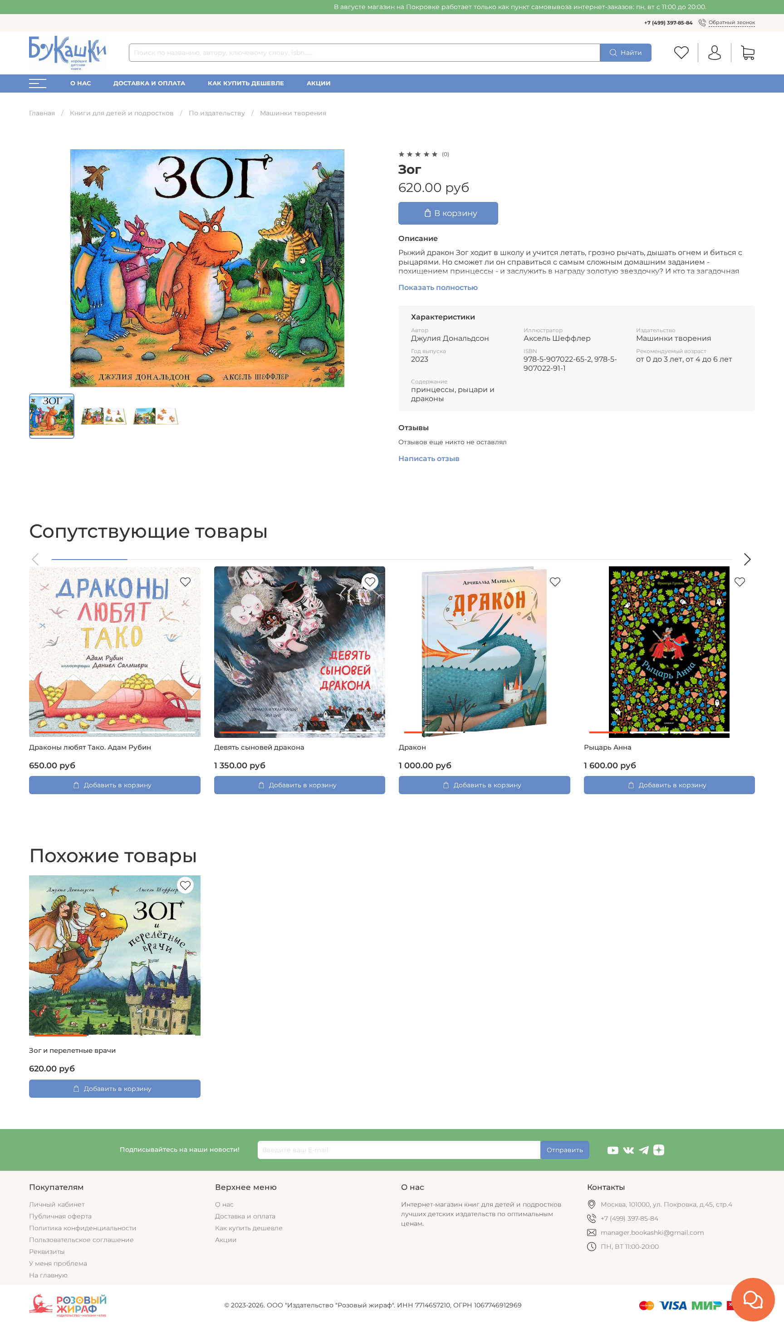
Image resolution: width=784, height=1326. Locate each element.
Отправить (565, 1150)
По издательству (217, 113)
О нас (80, 83)
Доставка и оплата (149, 83)
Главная (42, 113)
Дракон (412, 747)
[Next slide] (372, 268)
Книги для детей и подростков (122, 113)
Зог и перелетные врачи (72, 1050)
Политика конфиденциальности (83, 1228)
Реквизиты (47, 1251)
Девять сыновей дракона (259, 747)
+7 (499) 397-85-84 (668, 23)
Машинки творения (293, 113)
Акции (319, 83)
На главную (48, 1275)
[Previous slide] (41, 268)
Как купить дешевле (246, 83)
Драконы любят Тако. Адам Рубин (90, 747)
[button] (36, 559)
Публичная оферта (60, 1216)
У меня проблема (58, 1263)
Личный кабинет (56, 1204)
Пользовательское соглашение (81, 1240)
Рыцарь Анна (608, 747)
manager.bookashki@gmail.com (652, 1232)
